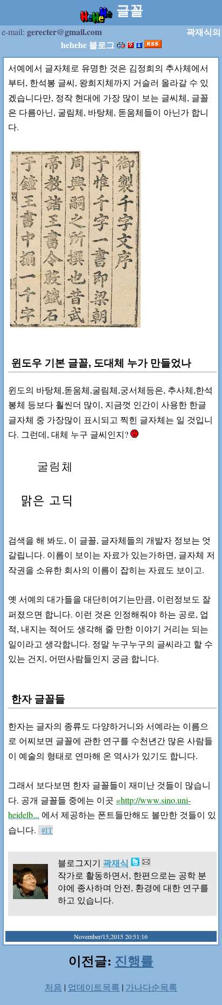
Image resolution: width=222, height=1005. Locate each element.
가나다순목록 (151, 987)
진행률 (134, 960)
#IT (47, 830)
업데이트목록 (94, 987)
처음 (53, 987)
